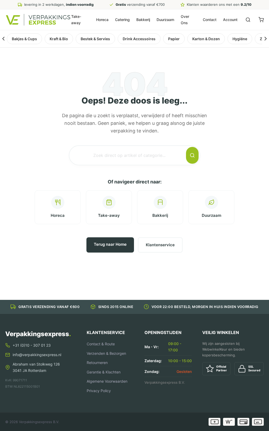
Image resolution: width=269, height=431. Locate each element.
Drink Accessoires (139, 39)
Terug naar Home (110, 244)
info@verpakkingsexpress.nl (37, 354)
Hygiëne (239, 39)
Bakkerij (143, 19)
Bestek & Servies (95, 39)
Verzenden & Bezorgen (106, 353)
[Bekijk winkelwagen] (261, 19)
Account (230, 19)
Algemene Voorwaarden (107, 381)
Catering (122, 19)
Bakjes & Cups (24, 39)
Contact (209, 19)
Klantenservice (160, 244)
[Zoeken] (248, 20)
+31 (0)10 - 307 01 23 (32, 345)
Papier (174, 39)
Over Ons (185, 19)
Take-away (76, 19)
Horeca (102, 19)
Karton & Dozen (206, 39)
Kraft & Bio (59, 39)
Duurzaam (165, 19)
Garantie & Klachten (104, 372)
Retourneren (97, 362)
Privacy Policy (99, 390)
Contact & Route (101, 344)
